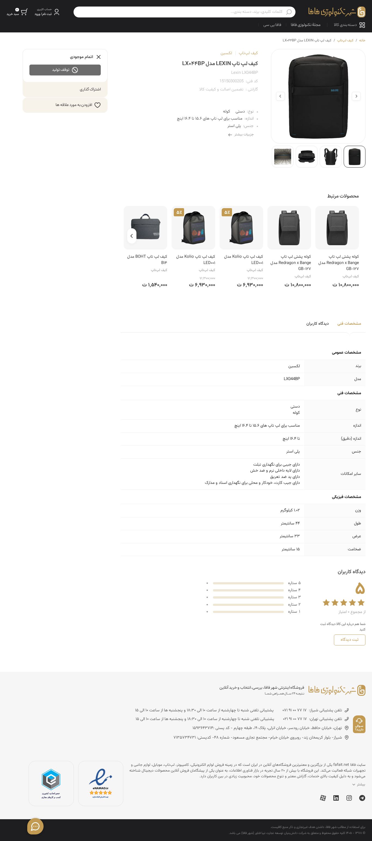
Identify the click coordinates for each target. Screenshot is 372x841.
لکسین (226, 53)
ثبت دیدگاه (350, 640)
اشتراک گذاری (90, 89)
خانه (362, 40)
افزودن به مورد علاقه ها (74, 105)
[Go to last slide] (356, 96)
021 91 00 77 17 (295, 719)
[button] (47, 12)
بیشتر (361, 784)
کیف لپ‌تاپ (345, 40)
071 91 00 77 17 (294, 711)
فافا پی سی (272, 25)
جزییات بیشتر (244, 134)
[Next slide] (280, 96)
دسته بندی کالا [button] (345, 25)
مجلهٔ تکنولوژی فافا (306, 25)
